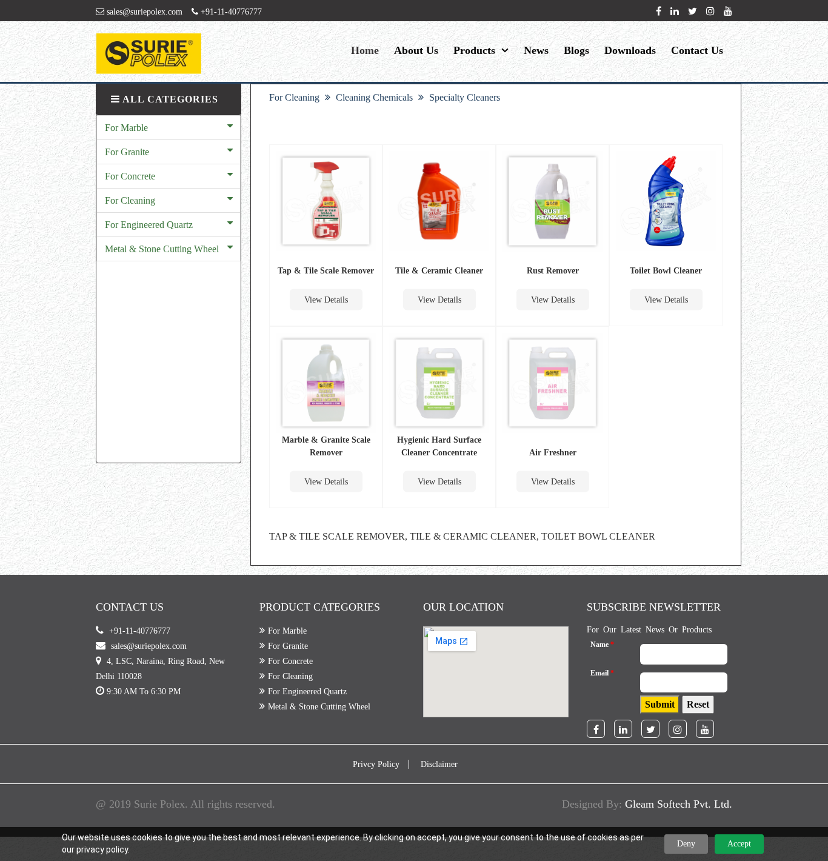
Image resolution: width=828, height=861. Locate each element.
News (536, 50)
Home (365, 50)
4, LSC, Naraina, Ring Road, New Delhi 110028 (160, 669)
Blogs (576, 50)
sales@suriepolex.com (143, 11)
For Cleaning (130, 200)
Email (602, 673)
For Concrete (130, 176)
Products (474, 50)
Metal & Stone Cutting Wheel (162, 249)
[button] (659, 704)
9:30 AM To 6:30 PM (144, 691)
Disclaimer (439, 764)
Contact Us (697, 50)
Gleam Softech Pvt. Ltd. (678, 804)
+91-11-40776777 (230, 11)
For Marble (126, 127)
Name (602, 644)
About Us (416, 50)
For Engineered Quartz (149, 224)
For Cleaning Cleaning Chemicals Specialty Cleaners (384, 97)
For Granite (127, 152)
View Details (326, 299)
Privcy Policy (376, 764)
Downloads (630, 50)
